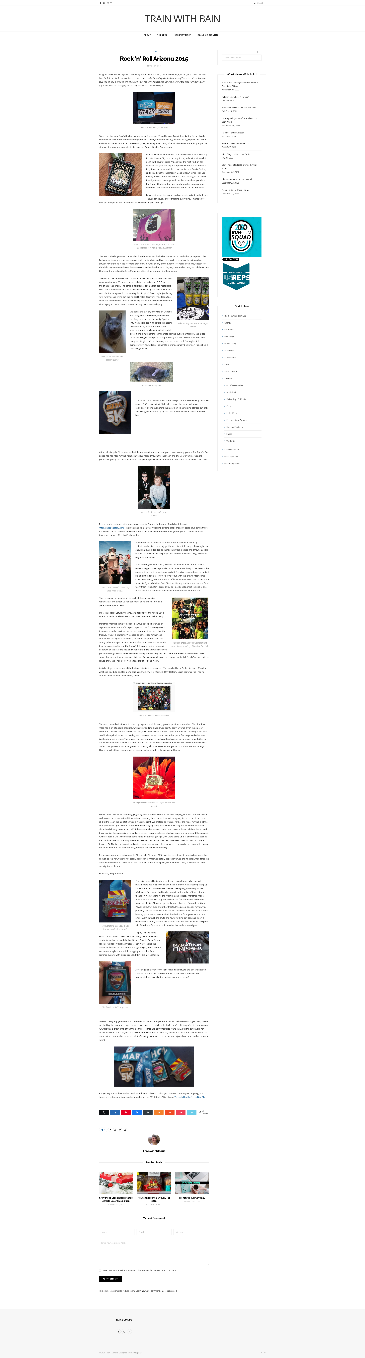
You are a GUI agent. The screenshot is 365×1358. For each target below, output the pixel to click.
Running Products (234, 427)
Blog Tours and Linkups (235, 315)
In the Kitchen (232, 413)
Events (155, 51)
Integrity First (182, 35)
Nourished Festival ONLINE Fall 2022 (239, 107)
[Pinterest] (120, 1130)
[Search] (255, 3)
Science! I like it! (231, 449)
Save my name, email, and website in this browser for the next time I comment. (139, 1270)
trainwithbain (154, 1151)
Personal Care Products (237, 420)
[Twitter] (115, 1130)
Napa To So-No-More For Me (236, 190)
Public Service (230, 371)
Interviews (229, 350)
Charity (227, 322)
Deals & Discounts (207, 35)
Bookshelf (231, 392)
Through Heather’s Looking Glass (190, 1097)
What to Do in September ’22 (235, 143)
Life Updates (230, 357)
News (227, 364)
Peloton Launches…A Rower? (235, 97)
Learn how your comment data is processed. (156, 1290)
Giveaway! (229, 336)
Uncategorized (231, 456)
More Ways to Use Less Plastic (236, 154)
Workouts (230, 441)
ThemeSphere (136, 1352)
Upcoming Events (232, 463)
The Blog (162, 35)
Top (264, 1352)
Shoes (229, 434)
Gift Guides (229, 329)
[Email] (125, 1130)
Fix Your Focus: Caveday (192, 1197)
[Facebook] (110, 1130)
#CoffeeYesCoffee (234, 385)
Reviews (228, 378)
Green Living (230, 343)
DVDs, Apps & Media (236, 399)
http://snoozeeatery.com (111, 527)
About (147, 35)
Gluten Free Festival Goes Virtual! (237, 179)
